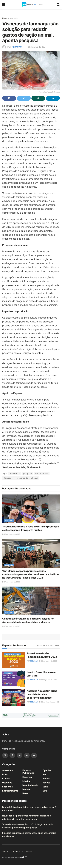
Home (4, 18)
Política (46, 782)
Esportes (27, 777)
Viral (45, 790)
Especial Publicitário (48, 645)
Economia (7, 786)
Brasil (5, 774)
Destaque (8, 673)
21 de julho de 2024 (37, 47)
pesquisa (27, 473)
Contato (28, 851)
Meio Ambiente (30, 785)
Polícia (46, 778)
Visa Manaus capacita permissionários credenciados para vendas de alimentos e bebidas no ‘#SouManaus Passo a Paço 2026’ (30, 574)
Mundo (26, 789)
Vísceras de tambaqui (27, 478)
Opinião (47, 770)
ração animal (41, 473)
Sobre (5, 851)
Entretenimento (10, 790)
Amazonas (15, 473)
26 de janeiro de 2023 (49, 661)
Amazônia (14, 18)
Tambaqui (8, 478)
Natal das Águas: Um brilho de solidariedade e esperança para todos (42, 694)
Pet (44, 774)
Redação (17, 47)
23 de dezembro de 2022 (50, 702)
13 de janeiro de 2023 (49, 680)
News (25, 793)
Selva (45, 786)
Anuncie (16, 851)
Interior (26, 781)
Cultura (6, 778)
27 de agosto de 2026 (12, 582)
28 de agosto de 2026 (12, 534)
